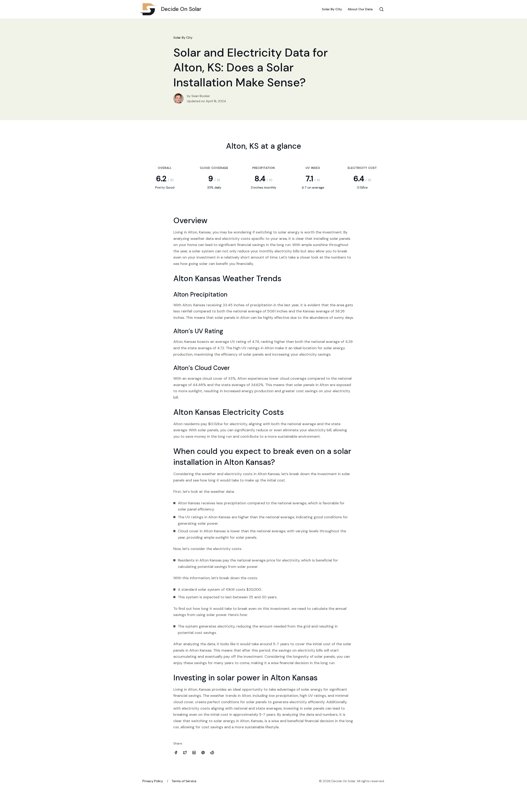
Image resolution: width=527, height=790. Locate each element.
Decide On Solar (181, 9)
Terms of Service (183, 781)
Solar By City (332, 9)
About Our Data (360, 9)
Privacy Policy (152, 781)
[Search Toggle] (381, 9)
